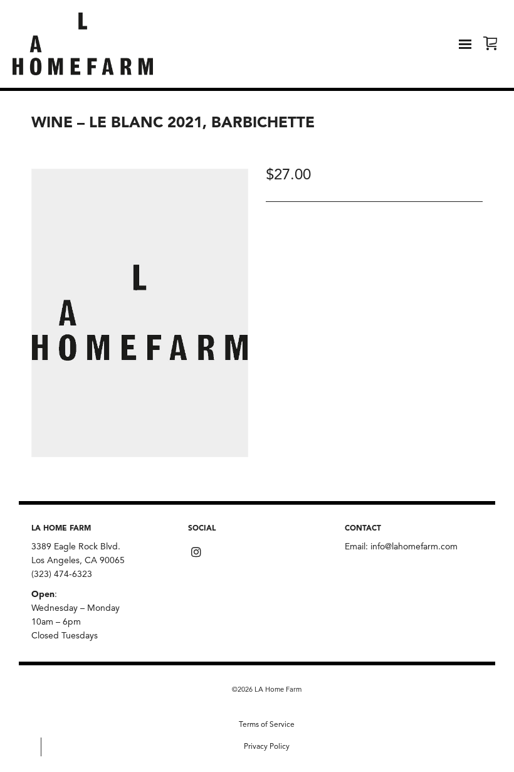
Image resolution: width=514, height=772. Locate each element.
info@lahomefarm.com (414, 546)
